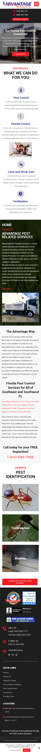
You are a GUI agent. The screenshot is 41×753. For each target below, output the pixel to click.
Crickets (35, 402)
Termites (13, 412)
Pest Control (21, 97)
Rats (14, 408)
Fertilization (20, 201)
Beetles (15, 402)
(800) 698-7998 (22, 15)
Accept (26, 750)
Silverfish (30, 408)
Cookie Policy (16, 750)
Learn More (20, 54)
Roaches (21, 408)
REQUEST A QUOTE (20, 19)
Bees (9, 402)
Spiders (5, 412)
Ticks (20, 412)
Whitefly (26, 412)
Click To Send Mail (16, 644)
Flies (10, 405)
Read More (6, 289)
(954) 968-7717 (22, 11)
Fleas (5, 405)
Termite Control (20, 124)
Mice (31, 405)
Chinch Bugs (25, 402)
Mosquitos (6, 408)
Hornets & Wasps (20, 405)
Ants (4, 402)
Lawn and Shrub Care (21, 172)
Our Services (20, 68)
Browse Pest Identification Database (20, 582)
